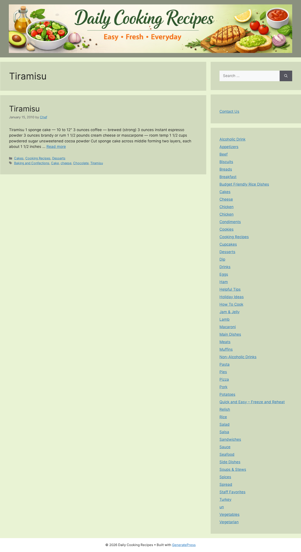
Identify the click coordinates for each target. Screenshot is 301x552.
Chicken (226, 207)
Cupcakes (228, 244)
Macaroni (227, 327)
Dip (222, 259)
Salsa (224, 432)
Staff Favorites (232, 492)
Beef (223, 154)
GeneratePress (184, 545)
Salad (224, 424)
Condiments (230, 222)
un (221, 507)
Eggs (223, 274)
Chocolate (81, 163)
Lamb (224, 319)
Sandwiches (230, 439)
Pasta (224, 364)
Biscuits (226, 162)
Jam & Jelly (229, 312)
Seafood (226, 454)
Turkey (225, 499)
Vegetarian (229, 522)
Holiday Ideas (231, 297)
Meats (224, 342)
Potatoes (227, 394)
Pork (223, 387)
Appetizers (228, 147)
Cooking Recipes (37, 158)
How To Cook (231, 304)
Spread (225, 484)
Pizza (224, 379)
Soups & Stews (232, 469)
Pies (223, 372)
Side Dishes (229, 462)
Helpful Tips (230, 289)
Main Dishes (230, 334)
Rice (223, 417)
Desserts (58, 158)
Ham (223, 282)
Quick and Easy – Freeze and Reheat (252, 402)
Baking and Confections (31, 163)
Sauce (224, 447)
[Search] (286, 76)
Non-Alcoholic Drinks (237, 357)
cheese (66, 163)
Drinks (224, 267)
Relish (224, 409)
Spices (225, 477)
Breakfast (227, 177)
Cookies (226, 229)
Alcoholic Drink (232, 139)
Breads (225, 169)
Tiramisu (24, 108)
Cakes (19, 158)
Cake (55, 163)
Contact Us (229, 111)
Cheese (226, 199)
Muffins (226, 349)
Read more (56, 146)
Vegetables (229, 514)
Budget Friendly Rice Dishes (244, 184)
